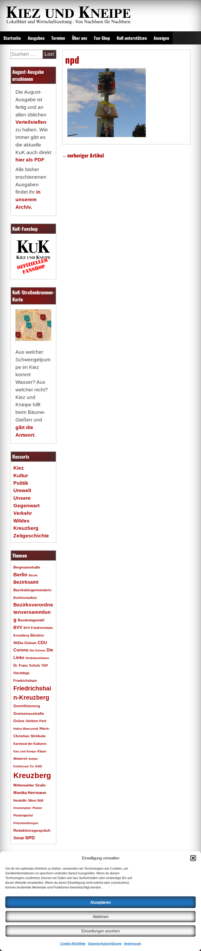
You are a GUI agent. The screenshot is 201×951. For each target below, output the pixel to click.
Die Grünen (37, 650)
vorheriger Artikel (83, 155)
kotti (38, 766)
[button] (193, 858)
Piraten (37, 807)
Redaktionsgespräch (32, 830)
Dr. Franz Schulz (26, 665)
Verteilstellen (30, 122)
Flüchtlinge (21, 673)
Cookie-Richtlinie (73, 944)
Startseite (12, 38)
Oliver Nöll (35, 800)
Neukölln (19, 800)
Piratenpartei (23, 815)
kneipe (33, 758)
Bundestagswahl (31, 620)
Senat (18, 838)
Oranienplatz (22, 807)
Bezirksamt (25, 582)
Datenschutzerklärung (104, 944)
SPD (30, 837)
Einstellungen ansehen (100, 931)
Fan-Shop (102, 38)
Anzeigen (161, 38)
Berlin (20, 574)
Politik (20, 483)
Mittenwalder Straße (29, 785)
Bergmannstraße (26, 567)
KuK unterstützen (132, 38)
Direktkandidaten (37, 658)
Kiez (18, 468)
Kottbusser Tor (23, 766)
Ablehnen (101, 916)
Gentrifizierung (26, 706)
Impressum (132, 944)
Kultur (20, 475)
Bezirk (33, 575)
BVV (17, 627)
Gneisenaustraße (28, 713)
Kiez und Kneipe (24, 751)
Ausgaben (36, 38)
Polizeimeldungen (25, 823)
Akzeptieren (100, 902)
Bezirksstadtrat (25, 598)
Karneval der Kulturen (29, 743)
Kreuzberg (32, 775)
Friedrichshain (25, 681)
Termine (58, 38)
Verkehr (22, 513)
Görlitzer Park (36, 721)
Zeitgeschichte (31, 535)
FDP (45, 665)
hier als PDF (29, 159)
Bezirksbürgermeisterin (32, 590)
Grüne (18, 721)
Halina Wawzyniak (25, 728)
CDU (42, 642)
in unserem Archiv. (28, 199)
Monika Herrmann (29, 792)
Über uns (79, 38)
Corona (20, 650)
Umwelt (22, 490)
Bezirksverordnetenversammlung (33, 612)
